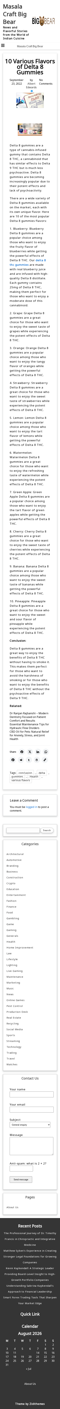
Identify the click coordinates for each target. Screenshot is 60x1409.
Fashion (11, 900)
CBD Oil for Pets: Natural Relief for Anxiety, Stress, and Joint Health (29, 735)
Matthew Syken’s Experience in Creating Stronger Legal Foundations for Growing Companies (30, 1256)
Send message (21, 1179)
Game (10, 924)
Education (12, 889)
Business (12, 871)
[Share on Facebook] (22, 752)
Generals (12, 935)
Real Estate (13, 1017)
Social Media (14, 1029)
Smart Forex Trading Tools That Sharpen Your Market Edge (30, 1300)
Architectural (15, 854)
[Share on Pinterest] (13, 760)
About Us (12, 1207)
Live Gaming (14, 970)
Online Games (15, 1000)
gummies (17, 776)
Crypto (11, 883)
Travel (10, 1058)
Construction (14, 877)
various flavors (21, 780)
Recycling (12, 1023)
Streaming (13, 1041)
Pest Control (14, 1006)
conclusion (25, 773)
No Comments (45, 81)
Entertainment (16, 895)
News (10, 994)
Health (34, 776)
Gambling (12, 918)
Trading (11, 1052)
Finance (11, 906)
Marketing (13, 982)
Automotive (14, 859)
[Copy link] (45, 760)
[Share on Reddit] (21, 760)
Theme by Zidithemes (30, 1404)
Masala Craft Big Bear (15, 14)
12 (22, 1353)
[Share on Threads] (37, 760)
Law (9, 953)
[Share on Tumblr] (29, 760)
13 (30, 1353)
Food (9, 912)
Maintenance (14, 976)
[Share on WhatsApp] (46, 752)
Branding (12, 865)
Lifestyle (12, 959)
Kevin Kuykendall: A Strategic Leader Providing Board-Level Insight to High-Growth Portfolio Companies (29, 1273)
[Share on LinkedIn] (38, 752)
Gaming (11, 930)
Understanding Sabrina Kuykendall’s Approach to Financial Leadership (30, 1288)
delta (42, 773)
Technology (14, 1046)
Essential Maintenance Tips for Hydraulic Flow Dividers (29, 726)
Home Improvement (19, 947)
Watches (12, 1064)
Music (10, 988)
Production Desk (18, 1011)
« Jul (28, 1369)
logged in (31, 807)
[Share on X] (30, 752)
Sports (10, 1035)
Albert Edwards (31, 85)
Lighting (11, 965)
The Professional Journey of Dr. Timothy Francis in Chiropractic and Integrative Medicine (30, 1238)
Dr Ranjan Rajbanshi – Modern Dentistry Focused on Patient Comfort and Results (29, 716)
